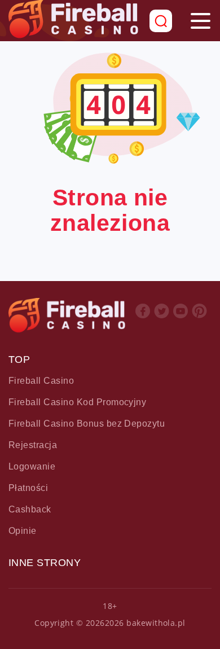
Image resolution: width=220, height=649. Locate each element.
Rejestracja (32, 445)
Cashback (29, 509)
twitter (161, 319)
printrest (200, 319)
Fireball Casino (41, 380)
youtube (180, 319)
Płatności (28, 488)
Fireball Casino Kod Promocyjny (77, 402)
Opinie (22, 531)
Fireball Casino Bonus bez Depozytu (86, 423)
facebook (143, 319)
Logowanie (31, 466)
